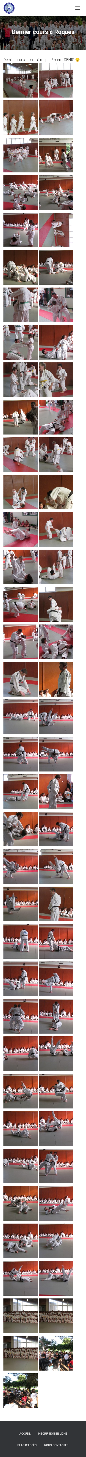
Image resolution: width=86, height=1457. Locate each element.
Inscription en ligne (52, 1433)
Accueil (25, 1433)
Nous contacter (56, 1445)
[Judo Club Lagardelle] (10, 8)
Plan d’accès (27, 1445)
